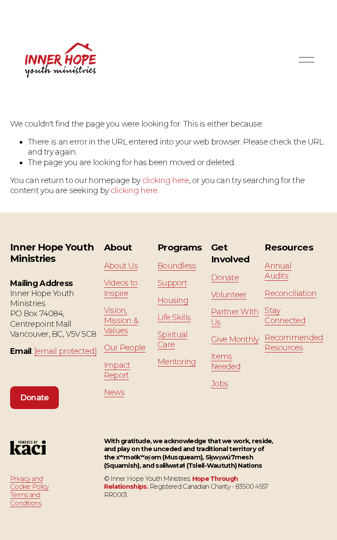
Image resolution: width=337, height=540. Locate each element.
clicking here (165, 180)
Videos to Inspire (121, 287)
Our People (125, 347)
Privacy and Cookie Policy (29, 483)
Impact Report (117, 370)
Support (172, 282)
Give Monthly (234, 339)
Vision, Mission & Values (121, 320)
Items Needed (225, 361)
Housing (173, 300)
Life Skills (174, 317)
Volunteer (229, 294)
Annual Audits (278, 270)
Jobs (219, 383)
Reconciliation (290, 293)
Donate (34, 397)
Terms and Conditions (25, 499)
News (114, 392)
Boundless (177, 265)
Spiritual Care (173, 339)
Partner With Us (234, 316)
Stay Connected (285, 315)
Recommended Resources (294, 342)
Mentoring (177, 361)
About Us (121, 265)
